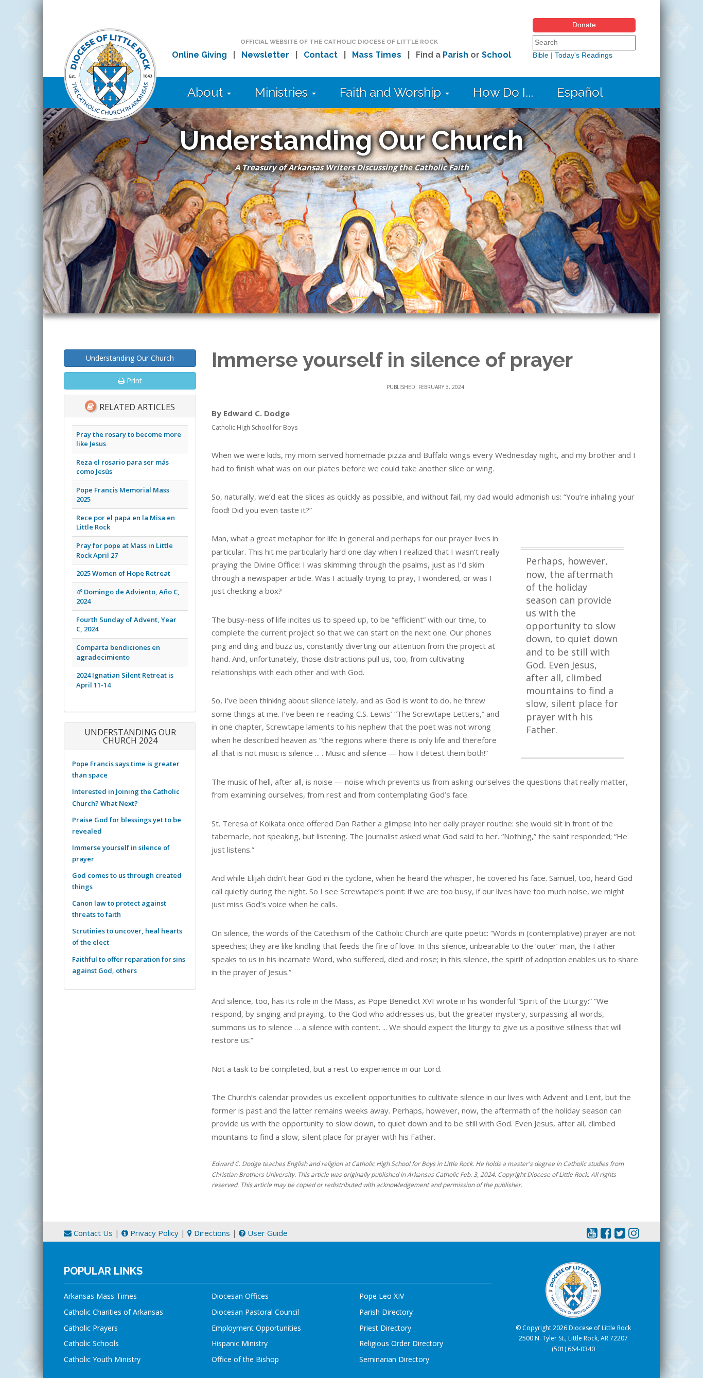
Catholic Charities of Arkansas (113, 1312)
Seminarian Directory (394, 1359)
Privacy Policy (153, 1233)
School (496, 55)
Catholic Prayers (91, 1328)
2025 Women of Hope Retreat (123, 573)
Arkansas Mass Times (100, 1296)
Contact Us (92, 1233)
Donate (584, 25)
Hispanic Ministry (240, 1343)
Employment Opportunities (256, 1328)
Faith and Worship (392, 92)
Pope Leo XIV (381, 1296)
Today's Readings (583, 55)
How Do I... (503, 92)
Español (580, 92)
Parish (455, 55)
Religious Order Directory (401, 1343)
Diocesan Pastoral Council (255, 1312)
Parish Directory (386, 1312)
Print (133, 380)
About (206, 92)
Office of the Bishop (245, 1359)
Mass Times (376, 55)
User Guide (266, 1233)
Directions (211, 1233)
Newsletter (265, 55)
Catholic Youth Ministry (102, 1359)
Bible (541, 55)
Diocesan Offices (240, 1296)
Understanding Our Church (130, 358)
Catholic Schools (91, 1343)
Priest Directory (385, 1328)
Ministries (283, 92)
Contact (321, 55)
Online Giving (199, 55)
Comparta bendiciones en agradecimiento (118, 652)
